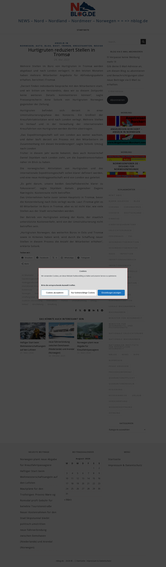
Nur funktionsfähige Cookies (83, 293)
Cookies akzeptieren (54, 293)
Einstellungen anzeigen (111, 293)
